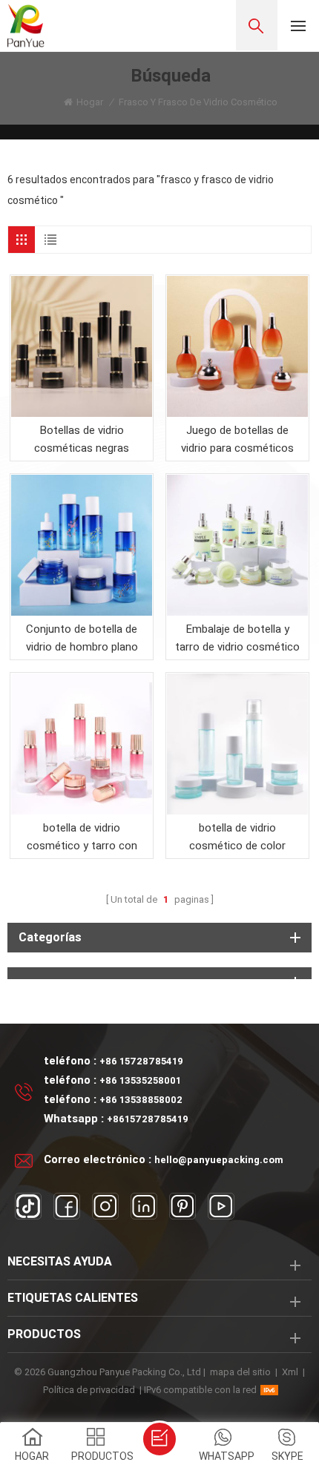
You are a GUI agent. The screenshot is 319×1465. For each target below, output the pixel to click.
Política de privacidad (89, 1389)
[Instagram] (105, 1206)
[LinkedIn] (144, 1206)
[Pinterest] (182, 1206)
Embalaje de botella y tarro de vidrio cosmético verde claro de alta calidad (237, 639)
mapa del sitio (240, 1371)
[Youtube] (221, 1206)
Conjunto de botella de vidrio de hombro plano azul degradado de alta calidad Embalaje (82, 639)
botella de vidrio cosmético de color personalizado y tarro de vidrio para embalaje (237, 838)
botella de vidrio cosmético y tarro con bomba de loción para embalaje (82, 838)
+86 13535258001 (140, 1080)
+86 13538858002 (140, 1099)
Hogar (89, 102)
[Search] (256, 25)
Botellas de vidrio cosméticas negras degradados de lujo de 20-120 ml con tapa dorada (82, 440)
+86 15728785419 (141, 1061)
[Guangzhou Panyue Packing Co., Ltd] (26, 25)
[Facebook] (66, 1206)
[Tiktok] (28, 1206)
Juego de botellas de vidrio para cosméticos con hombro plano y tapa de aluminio (237, 440)
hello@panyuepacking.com (218, 1159)
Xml (290, 1371)
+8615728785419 (147, 1119)
